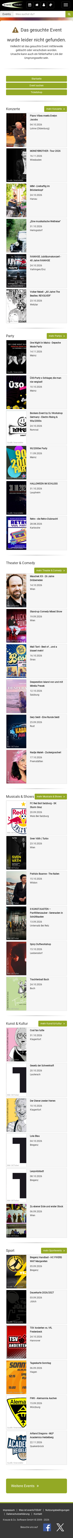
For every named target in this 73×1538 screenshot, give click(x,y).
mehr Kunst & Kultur (51, 1023)
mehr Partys (56, 336)
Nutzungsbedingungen (57, 1510)
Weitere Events (24, 1486)
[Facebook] (47, 1527)
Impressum (9, 1510)
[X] (60, 1527)
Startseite (36, 78)
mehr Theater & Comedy (49, 570)
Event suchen (37, 85)
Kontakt (38, 1514)
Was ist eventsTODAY (30, 1510)
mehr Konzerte (54, 109)
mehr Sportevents (53, 1250)
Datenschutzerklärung (18, 1514)
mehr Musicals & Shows (50, 796)
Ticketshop (36, 92)
